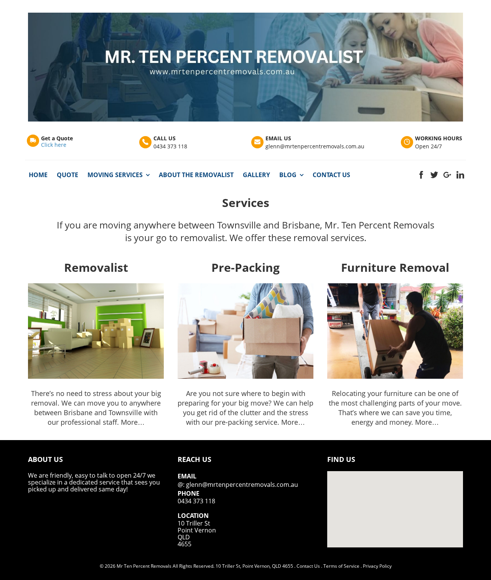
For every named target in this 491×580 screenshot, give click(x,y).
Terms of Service (341, 566)
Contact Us (308, 566)
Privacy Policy (377, 566)
